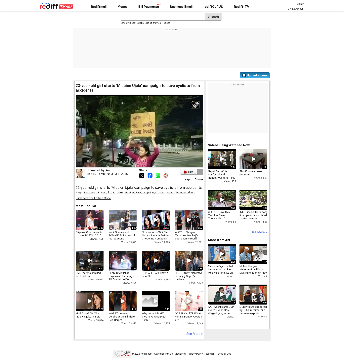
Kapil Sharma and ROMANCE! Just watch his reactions (122, 235)
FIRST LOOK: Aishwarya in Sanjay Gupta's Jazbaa (188, 276)
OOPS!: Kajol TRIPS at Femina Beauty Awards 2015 (188, 316)
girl (113, 192)
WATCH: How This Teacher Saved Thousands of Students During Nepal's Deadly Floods (221, 218)
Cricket (148, 23)
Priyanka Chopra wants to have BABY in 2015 (89, 233)
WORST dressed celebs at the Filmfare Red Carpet (122, 316)
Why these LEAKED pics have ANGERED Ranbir (154, 316)
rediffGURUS (213, 7)
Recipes (166, 23)
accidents (189, 192)
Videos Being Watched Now (229, 145)
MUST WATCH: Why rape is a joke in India (88, 315)
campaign (148, 192)
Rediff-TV (241, 7)
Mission (129, 192)
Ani (108, 170)
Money (122, 7)
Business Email (181, 7)
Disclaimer (180, 353)
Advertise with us (163, 353)
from (179, 192)
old (108, 192)
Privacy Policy (195, 353)
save (161, 192)
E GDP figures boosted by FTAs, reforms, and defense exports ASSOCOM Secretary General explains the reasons (253, 314)
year (103, 192)
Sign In (300, 4)
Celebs (140, 23)
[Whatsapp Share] (159, 175)
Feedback (209, 353)
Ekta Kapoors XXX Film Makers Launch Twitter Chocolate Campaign (155, 235)
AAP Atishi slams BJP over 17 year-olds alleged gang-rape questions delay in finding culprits (221, 313)
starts (119, 192)
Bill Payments (148, 7)
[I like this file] (189, 171)
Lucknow (89, 192)
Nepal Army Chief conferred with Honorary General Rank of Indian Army (221, 176)
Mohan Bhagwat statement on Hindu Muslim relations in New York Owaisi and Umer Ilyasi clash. (253, 272)
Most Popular (86, 206)
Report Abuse (194, 179)
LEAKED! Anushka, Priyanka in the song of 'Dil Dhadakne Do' (122, 276)
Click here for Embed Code (93, 198)
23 (97, 192)
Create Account (296, 8)
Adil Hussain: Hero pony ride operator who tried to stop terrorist (253, 215)
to (156, 192)
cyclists (170, 192)
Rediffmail (99, 7)
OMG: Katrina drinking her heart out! (88, 274)
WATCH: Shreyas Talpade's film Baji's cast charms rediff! (186, 235)
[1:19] (150, 301)
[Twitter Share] (142, 175)
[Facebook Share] (150, 175)
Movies (157, 23)
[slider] (135, 164)
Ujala (138, 192)
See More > (194, 334)
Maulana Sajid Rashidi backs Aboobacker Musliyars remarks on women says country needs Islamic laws (221, 272)
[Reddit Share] (166, 175)
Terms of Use (223, 353)
